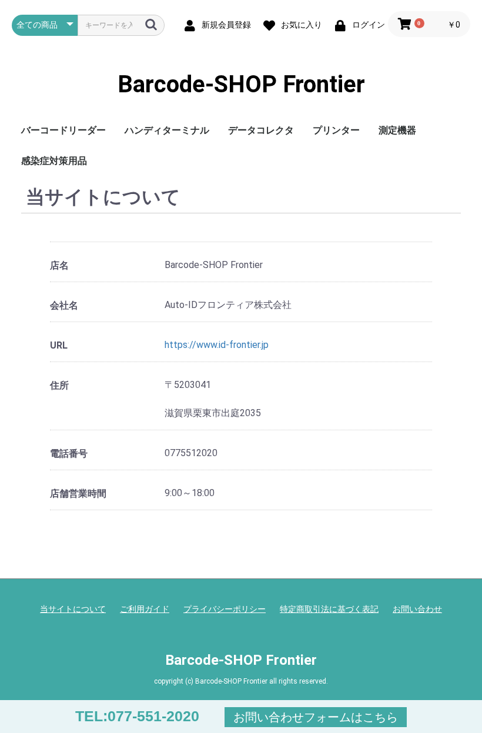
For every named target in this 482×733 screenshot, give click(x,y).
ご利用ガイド (144, 609)
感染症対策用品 (54, 160)
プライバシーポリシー (224, 609)
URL (59, 345)
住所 (59, 385)
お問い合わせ (417, 609)
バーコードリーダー (63, 130)
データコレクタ (261, 130)
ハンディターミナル (167, 130)
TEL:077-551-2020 (137, 716)
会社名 (64, 305)
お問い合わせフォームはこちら (315, 717)
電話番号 (69, 453)
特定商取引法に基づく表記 (329, 609)
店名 (59, 265)
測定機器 (397, 130)
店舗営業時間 (78, 493)
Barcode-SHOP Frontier (241, 85)
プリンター (336, 130)
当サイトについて (73, 609)
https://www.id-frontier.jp (217, 344)
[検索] (151, 25)
